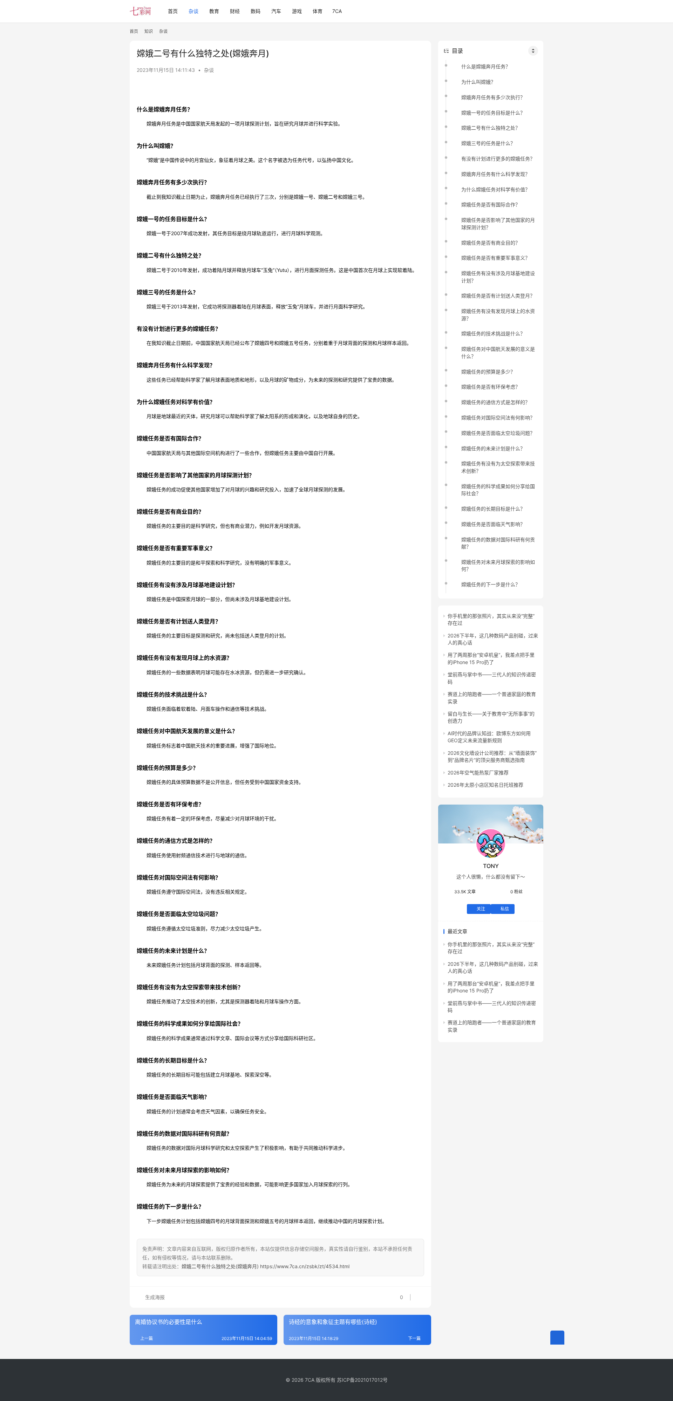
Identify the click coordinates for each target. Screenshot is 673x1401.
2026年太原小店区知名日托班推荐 (485, 785)
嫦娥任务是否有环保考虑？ (490, 387)
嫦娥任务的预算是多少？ (488, 372)
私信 (505, 908)
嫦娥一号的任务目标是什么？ (493, 113)
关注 (481, 908)
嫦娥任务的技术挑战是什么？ (493, 334)
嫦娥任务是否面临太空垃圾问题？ (498, 433)
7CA (337, 11)
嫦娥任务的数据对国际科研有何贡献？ (498, 543)
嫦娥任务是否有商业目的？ (490, 243)
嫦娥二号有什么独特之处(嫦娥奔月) (220, 1266)
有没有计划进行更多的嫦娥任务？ (498, 159)
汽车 (276, 11)
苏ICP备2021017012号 (362, 1380)
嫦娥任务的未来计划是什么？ (493, 448)
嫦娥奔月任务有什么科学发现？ (495, 174)
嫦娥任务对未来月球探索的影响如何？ (498, 565)
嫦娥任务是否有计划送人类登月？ (498, 296)
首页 (173, 11)
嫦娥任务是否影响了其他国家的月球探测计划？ (498, 223)
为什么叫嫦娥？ (478, 82)
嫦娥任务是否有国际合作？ (490, 205)
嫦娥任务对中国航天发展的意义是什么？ (498, 352)
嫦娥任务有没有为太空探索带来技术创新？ (498, 467)
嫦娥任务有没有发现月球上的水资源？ (498, 314)
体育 (317, 11)
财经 (235, 11)
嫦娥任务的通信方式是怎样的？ (495, 402)
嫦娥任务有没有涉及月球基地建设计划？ (498, 276)
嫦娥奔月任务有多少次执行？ (493, 97)
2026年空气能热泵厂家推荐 (478, 772)
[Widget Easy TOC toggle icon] (533, 51)
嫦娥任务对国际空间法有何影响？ (498, 418)
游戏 (297, 11)
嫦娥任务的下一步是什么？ (490, 584)
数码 (255, 11)
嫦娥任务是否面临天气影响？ (493, 524)
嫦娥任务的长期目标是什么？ (493, 509)
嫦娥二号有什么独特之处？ (490, 128)
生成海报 (154, 1297)
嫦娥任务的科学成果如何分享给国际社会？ (498, 489)
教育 (214, 11)
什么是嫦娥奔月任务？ (485, 66)
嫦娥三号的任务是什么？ (488, 143)
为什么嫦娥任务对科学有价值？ (495, 189)
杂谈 (193, 11)
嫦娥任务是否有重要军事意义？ (495, 258)
